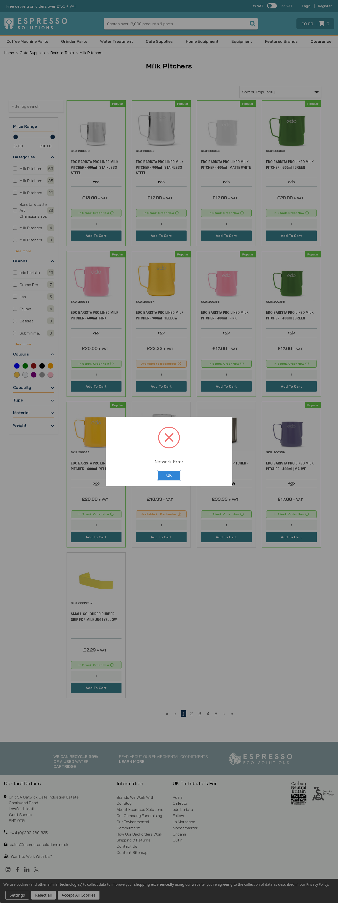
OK (169, 475)
